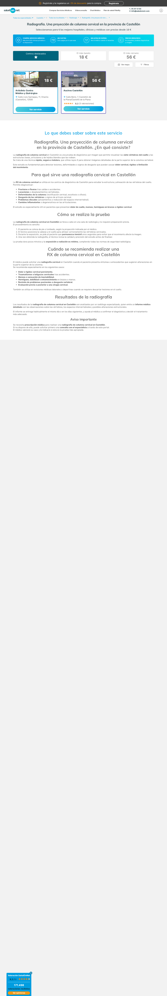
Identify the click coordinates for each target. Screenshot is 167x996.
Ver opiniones (19, 993)
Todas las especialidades (22, 18)
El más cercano (131, 56)
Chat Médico (95, 10)
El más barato (83, 56)
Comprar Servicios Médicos (60, 10)
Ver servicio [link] (35, 109)
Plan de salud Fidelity (112, 10)
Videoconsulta (81, 10)
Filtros (146, 64)
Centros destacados (36, 53)
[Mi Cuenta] (161, 10)
